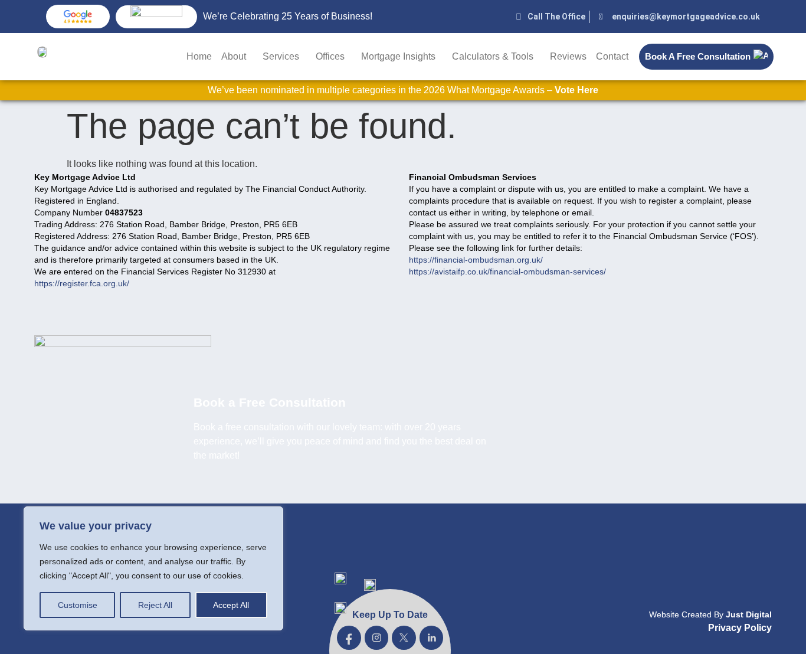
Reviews (568, 56)
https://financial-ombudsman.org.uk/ (476, 259)
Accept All (231, 605)
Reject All (155, 605)
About (233, 56)
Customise (77, 605)
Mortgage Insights (398, 56)
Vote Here (576, 90)
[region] (153, 568)
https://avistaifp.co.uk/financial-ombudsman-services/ (507, 271)
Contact (612, 56)
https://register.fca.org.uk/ (81, 283)
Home (199, 56)
